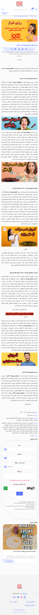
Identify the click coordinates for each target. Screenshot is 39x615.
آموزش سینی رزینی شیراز (26, 423)
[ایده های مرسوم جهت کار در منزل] (19, 582)
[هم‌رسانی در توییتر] (15, 49)
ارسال (19, 493)
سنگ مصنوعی (16, 433)
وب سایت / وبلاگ (19, 463)
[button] (35, 544)
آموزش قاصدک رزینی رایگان (20, 431)
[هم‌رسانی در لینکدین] (22, 49)
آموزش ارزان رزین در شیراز (16, 425)
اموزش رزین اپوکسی (14, 429)
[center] (2, 9)
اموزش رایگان (24, 433)
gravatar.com (12, 506)
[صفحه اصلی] (35, 16)
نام (19, 445)
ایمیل (19, 454)
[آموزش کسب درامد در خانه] (19, 172)
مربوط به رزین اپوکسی (27, 418)
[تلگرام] (17, 597)
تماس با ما (13, 602)
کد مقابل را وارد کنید (19, 484)
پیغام (19, 472)
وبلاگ (32, 16)
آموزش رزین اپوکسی (12, 423)
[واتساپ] (14, 597)
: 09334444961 (19, 594)
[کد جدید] (6, 488)
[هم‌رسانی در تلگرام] (19, 49)
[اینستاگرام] (24, 597)
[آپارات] (21, 597)
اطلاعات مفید (30, 602)
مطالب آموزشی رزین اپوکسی (24, 420)
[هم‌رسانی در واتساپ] (26, 49)
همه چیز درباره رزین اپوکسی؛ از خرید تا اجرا (25, 551)
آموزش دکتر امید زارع (26, 429)
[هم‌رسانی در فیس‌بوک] (11, 49)
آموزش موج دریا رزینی (20, 427)
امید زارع (29, 415)
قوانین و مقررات (29, 605)
